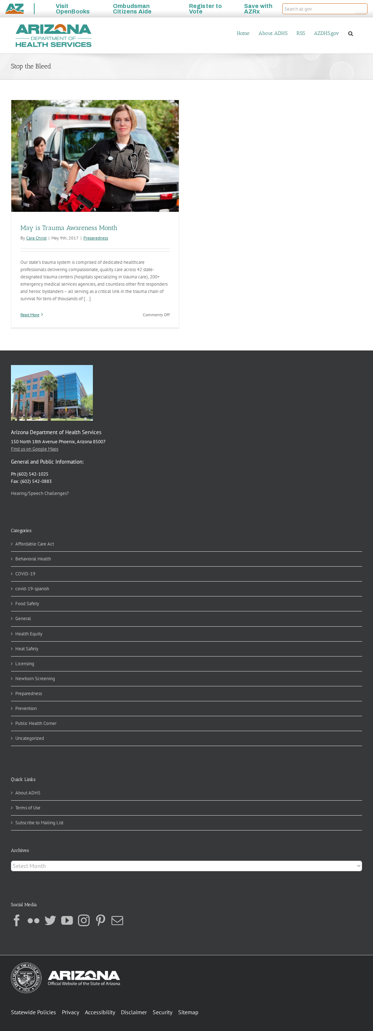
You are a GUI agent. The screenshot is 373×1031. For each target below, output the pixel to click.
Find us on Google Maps (34, 449)
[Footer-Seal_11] (65, 965)
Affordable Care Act (34, 544)
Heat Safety (26, 649)
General (23, 618)
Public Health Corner (35, 723)
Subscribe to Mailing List (39, 823)
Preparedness (95, 238)
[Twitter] (50, 920)
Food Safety (27, 603)
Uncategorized (29, 738)
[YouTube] (67, 920)
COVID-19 (25, 574)
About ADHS (27, 793)
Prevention (26, 708)
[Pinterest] (100, 920)
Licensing (24, 664)
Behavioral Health (33, 559)
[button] (361, 8)
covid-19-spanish (32, 589)
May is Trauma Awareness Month (68, 228)
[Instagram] (84, 920)
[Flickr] (33, 920)
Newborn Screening (35, 678)
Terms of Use (27, 808)
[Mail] (117, 920)
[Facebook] (17, 920)
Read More (29, 314)
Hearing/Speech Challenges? (40, 493)
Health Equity (28, 634)
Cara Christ (36, 238)
